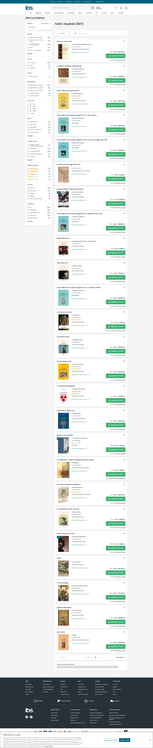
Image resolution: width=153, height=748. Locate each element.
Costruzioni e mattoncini (102, 684)
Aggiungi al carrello (116, 56)
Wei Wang (76, 463)
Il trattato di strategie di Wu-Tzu (68, 164)
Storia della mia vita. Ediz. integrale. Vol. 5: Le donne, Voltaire (79, 288)
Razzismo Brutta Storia (115, 724)
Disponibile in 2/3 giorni (36, 85)
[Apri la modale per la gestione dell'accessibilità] (126, 731)
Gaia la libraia (55, 720)
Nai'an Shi (75, 586)
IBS (30, 207)
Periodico (32, 193)
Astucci (115, 694)
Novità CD (63, 684)
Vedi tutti (29, 53)
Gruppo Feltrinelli (113, 713)
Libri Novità (28, 684)
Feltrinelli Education (114, 722)
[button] (92, 8)
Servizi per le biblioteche (96, 713)
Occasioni (32, 68)
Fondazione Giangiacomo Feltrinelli (116, 718)
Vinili (61, 689)
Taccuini (115, 684)
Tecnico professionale (35, 198)
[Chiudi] (150, 740)
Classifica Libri (29, 687)
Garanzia (73, 720)
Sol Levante (32, 148)
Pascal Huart (83, 438)
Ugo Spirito (76, 315)
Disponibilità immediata (36, 88)
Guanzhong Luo (83, 586)
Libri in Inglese (29, 692)
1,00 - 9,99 (32, 104)
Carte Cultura (76, 1)
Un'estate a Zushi (63, 337)
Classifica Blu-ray (83, 689)
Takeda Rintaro (91, 241)
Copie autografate (48, 689)
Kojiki (59, 558)
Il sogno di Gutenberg (35, 154)
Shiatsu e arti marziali (65, 435)
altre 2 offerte (121, 84)
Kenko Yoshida (77, 610)
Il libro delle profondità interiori (68, 91)
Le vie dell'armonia (34, 151)
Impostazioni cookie (111, 740)
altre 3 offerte (121, 60)
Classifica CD (64, 687)
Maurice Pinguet (77, 487)
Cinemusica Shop (34, 212)
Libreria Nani (33, 210)
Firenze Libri (32, 215)
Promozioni (32, 62)
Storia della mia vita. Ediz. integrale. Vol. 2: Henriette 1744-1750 (79, 214)
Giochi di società (99, 689)
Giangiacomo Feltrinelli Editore (117, 715)
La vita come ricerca (64, 312)
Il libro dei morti (62, 263)
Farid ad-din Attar (78, 364)
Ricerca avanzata (98, 7)
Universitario (33, 190)
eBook (27, 694)
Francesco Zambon (78, 69)
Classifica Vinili (64, 694)
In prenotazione (34, 95)
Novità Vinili (63, 692)
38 (95, 657)
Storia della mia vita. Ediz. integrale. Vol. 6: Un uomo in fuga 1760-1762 (82, 140)
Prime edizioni (46, 684)
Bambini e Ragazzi (83, 694)
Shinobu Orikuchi (77, 266)
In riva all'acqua (62, 583)
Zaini (114, 692)
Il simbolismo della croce (66, 411)
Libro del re (61, 632)
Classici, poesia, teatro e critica (36, 40)
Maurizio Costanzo (86, 44)
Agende (115, 687)
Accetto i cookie (124, 740)
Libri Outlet (28, 689)
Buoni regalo (68, 1)
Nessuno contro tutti (64, 41)
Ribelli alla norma (63, 238)
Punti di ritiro (60, 1)
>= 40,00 (31, 113)
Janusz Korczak (34, 132)
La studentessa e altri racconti (68, 509)
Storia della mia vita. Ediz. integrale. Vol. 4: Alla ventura (76, 115)
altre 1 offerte (121, 478)
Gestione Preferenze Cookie (77, 723)
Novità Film (81, 684)
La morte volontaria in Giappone (68, 484)
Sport (31, 47)
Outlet (31, 65)
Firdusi (75, 635)
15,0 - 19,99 (32, 109)
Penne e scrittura (117, 689)
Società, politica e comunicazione (34, 44)
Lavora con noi (94, 720)
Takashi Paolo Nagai (79, 389)
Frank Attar (76, 438)
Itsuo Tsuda (32, 124)
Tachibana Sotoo (78, 339)
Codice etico (93, 723)
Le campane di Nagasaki (66, 386)
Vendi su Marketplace (95, 718)
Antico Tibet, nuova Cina (66, 534)
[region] (76, 740)
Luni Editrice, (75, 46)
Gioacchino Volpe (78, 192)
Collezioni (45, 692)
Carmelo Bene (77, 44)
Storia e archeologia (35, 50)
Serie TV (80, 692)
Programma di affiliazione (97, 715)
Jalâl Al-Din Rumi (78, 93)
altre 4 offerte (121, 552)
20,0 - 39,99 (32, 111)
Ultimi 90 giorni (33, 76)
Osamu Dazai (76, 512)
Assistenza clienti (99, 1)
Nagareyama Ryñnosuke (80, 241)
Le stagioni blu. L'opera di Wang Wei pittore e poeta (75, 460)
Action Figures (99, 694)
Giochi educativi (99, 687)
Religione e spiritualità (35, 37)
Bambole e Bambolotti (101, 692)
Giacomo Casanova (35, 129)
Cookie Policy (49, 746)
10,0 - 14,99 (32, 106)
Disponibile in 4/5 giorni (36, 90)
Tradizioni (32, 156)
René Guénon (33, 122)
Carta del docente (86, 1)
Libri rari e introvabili (48, 687)
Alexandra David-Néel (79, 536)
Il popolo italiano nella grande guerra (70, 189)
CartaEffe (52, 1)
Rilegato (31, 196)
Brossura (32, 188)
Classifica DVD (82, 687)
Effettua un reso (74, 718)
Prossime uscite (34, 93)
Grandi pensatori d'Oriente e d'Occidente (36, 145)
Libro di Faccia (33, 218)
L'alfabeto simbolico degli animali (69, 66)
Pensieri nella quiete (64, 607)
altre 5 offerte (121, 207)
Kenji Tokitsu (32, 127)
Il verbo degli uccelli (64, 361)
